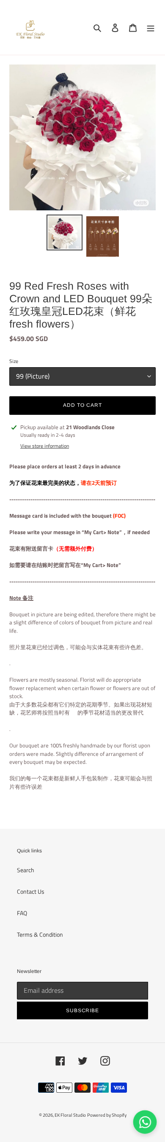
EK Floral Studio (70, 1115)
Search (25, 869)
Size (13, 361)
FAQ (22, 912)
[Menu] (151, 28)
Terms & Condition (40, 934)
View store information (44, 446)
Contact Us (30, 891)
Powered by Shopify (106, 1115)
